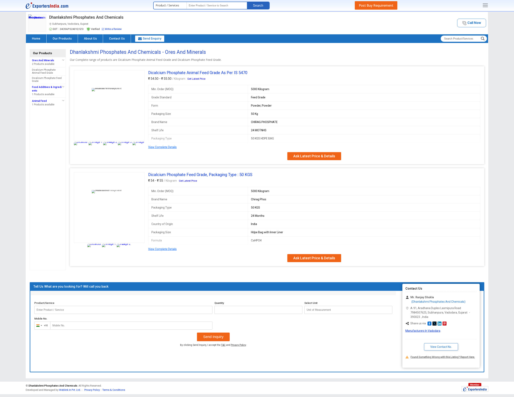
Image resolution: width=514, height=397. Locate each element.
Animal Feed (39, 100)
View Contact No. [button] (441, 346)
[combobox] (41, 325)
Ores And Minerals (43, 60)
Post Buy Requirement (376, 5)
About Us (90, 38)
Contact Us (117, 38)
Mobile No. (40, 318)
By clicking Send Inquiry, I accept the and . (213, 345)
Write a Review (113, 29)
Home (36, 38)
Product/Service (44, 302)
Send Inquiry (213, 337)
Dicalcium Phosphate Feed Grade (47, 79)
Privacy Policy (238, 345)
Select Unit (310, 302)
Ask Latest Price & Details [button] (314, 156)
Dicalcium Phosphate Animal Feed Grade (44, 71)
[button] (471, 23)
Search (258, 5)
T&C (223, 345)
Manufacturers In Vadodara (422, 330)
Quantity (219, 302)
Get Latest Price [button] (196, 78)
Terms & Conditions (113, 389)
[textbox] (348, 310)
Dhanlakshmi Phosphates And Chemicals (86, 17)
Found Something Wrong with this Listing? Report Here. (443, 356)
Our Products (62, 38)
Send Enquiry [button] (152, 38)
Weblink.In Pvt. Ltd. (70, 389)
